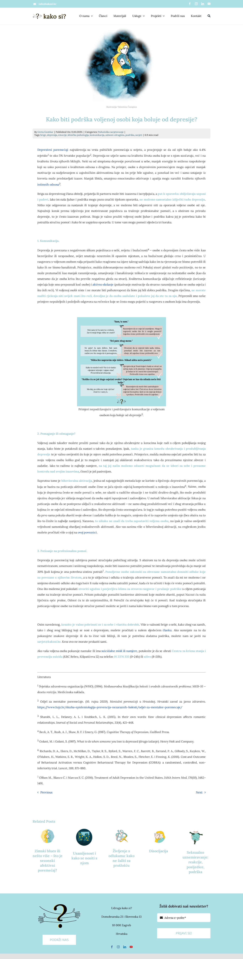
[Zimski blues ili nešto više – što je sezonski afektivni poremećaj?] (47, 836)
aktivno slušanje (103, 284)
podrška (129, 135)
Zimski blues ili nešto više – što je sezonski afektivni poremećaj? (47, 861)
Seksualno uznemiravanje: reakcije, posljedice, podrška (195, 862)
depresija (52, 135)
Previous (46, 792)
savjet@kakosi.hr (49, 641)
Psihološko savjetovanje (111, 131)
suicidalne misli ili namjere (119, 651)
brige (43, 135)
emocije (62, 135)
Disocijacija (158, 851)
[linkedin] (202, 3)
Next (199, 792)
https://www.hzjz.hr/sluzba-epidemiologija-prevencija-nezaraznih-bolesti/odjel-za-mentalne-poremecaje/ (109, 707)
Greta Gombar (45, 131)
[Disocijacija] (158, 836)
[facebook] (189, 3)
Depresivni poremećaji (52, 149)
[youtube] (209, 3)
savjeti (138, 135)
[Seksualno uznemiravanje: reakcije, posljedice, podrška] (195, 837)
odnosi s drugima (114, 135)
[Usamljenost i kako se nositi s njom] (84, 837)
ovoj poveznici (87, 532)
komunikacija (97, 135)
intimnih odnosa (48, 184)
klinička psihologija (78, 135)
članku (167, 630)
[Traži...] (209, 16)
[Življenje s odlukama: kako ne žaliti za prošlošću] (121, 836)
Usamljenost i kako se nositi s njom (84, 858)
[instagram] (196, 3)
